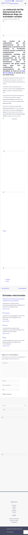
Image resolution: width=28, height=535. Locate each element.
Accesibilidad (14, 522)
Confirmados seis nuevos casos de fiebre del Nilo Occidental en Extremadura (13, 342)
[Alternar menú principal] (25, 3)
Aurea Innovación (17, 531)
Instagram (14, 510)
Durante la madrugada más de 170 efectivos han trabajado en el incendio (13, 317)
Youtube (14, 507)
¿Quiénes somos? (19, 0)
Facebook (14, 505)
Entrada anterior (5, 288)
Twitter (14, 508)
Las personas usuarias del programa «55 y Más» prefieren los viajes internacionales (13, 329)
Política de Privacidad (14, 518)
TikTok (14, 512)
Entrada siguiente (22, 288)
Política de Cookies (14, 520)
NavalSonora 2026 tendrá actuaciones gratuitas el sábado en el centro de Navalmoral (14, 305)
